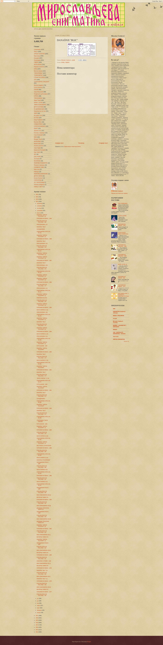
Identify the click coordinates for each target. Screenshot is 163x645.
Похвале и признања (39, 165)
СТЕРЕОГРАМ (38, 180)
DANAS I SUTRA (38, 102)
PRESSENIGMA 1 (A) (42, 336)
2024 (37, 196)
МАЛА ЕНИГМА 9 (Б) (42, 469)
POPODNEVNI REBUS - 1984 (44, 499)
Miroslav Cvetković (118, 191)
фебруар (39, 610)
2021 (37, 615)
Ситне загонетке (38, 87)
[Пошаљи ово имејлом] (79, 60)
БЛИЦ (62, 62)
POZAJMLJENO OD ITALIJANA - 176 (42, 301)
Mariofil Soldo (37, 143)
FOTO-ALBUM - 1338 (42, 424)
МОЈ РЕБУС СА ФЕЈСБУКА (44, 445)
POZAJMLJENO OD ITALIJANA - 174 (42, 357)
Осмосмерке (37, 60)
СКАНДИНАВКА (41, 229)
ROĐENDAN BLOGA (42, 297)
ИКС (35, 154)
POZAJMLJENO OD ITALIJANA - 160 (42, 573)
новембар (39, 205)
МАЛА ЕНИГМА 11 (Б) (42, 310)
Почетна (81, 143)
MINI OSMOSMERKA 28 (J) (44, 563)
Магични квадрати (38, 85)
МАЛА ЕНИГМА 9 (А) (42, 481)
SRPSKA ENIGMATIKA (119, 339)
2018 (37, 622)
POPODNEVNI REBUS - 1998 (44, 238)
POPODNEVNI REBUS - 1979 (44, 568)
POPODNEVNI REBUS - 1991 (44, 390)
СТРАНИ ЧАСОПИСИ (39, 77)
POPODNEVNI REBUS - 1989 (44, 430)
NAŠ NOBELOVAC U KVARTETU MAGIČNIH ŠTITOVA (123, 295)
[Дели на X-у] (82, 60)
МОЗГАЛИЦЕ (37, 141)
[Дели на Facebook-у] (84, 60)
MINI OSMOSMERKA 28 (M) (44, 519)
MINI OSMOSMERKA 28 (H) (44, 587)
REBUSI (115, 329)
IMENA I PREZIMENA (118, 315)
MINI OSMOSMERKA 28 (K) (44, 550)
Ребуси (36, 51)
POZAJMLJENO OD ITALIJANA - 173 (42, 375)
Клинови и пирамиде (39, 132)
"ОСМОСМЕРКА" (38, 75)
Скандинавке (37, 49)
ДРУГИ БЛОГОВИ (38, 107)
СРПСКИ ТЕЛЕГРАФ (39, 53)
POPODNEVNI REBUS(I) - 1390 (122, 245)
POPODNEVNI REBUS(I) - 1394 (122, 255)
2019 (37, 620)
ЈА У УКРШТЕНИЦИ (39, 182)
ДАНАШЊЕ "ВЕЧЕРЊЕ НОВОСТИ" (43, 508)
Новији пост (59, 143)
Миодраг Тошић (38, 139)
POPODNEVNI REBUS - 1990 (44, 408)
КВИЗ (35, 137)
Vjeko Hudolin (37, 156)
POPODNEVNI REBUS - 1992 (44, 370)
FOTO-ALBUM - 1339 (42, 384)
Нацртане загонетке (39, 66)
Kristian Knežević (38, 178)
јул (38, 598)
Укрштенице (37, 56)
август (39, 213)
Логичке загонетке (38, 145)
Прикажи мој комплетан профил (119, 193)
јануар (39, 612)
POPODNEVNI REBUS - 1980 (44, 555)
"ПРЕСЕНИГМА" (38, 98)
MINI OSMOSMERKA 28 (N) (44, 505)
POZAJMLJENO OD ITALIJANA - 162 (42, 547)
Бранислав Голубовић (39, 150)
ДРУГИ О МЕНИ (38, 176)
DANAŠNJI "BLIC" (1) (42, 578)
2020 (37, 618)
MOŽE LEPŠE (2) (122, 264)
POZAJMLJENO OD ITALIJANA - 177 (42, 285)
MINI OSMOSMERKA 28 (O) (44, 495)
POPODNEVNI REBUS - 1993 (44, 352)
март (38, 608)
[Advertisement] (81, 128)
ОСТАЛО (36, 117)
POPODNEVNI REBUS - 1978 (44, 581)
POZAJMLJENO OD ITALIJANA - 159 (42, 584)
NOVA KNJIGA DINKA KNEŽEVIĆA (123, 233)
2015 (37, 629)
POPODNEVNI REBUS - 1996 (44, 282)
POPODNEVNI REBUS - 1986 (44, 475)
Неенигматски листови (40, 111)
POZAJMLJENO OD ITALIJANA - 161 (42, 558)
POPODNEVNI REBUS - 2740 (122, 225)
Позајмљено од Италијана (40, 94)
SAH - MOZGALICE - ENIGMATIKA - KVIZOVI (119, 333)
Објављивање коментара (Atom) (72, 146)
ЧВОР (35, 113)
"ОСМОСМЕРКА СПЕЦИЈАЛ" (41, 81)
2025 (37, 194)
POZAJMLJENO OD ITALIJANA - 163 (42, 531)
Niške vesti (36, 169)
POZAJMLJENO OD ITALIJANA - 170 (42, 433)
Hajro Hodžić (37, 152)
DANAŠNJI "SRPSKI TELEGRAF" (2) (42, 215)
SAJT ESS (115, 336)
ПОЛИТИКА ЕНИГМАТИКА (41, 173)
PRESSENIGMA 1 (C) (42, 288)
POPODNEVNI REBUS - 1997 (44, 260)
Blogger (89, 641)
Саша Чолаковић (38, 135)
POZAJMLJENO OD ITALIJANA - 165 (42, 502)
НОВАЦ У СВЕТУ (38, 186)
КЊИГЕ (36, 128)
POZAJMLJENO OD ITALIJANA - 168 (42, 466)
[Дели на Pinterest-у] (86, 60)
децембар (39, 203)
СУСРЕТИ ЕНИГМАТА (39, 126)
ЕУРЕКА (36, 96)
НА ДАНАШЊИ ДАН (39, 109)
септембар (40, 210)
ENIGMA (36, 89)
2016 (37, 627)
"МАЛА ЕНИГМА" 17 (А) (43, 378)
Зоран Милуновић (38, 91)
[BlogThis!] (81, 60)
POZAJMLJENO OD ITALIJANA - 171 (42, 413)
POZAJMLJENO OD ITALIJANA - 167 (42, 478)
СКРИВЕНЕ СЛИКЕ (39, 167)
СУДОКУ (67, 62)
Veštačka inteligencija (39, 184)
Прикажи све (126, 341)
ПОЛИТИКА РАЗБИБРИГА (41, 163)
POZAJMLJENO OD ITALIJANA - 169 (42, 451)
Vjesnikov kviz (37, 130)
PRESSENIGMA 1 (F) (42, 224)
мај (38, 603)
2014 (37, 632)
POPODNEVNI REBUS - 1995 (44, 307)
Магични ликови (38, 71)
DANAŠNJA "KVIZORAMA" (43, 460)
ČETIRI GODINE (122, 215)
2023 (37, 199)
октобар (39, 208)
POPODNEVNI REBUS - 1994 (44, 331)
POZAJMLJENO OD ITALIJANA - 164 (42, 516)
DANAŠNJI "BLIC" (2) (42, 570)
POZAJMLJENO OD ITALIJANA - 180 (42, 221)
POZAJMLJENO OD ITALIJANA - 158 (42, 595)
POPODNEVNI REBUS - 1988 (44, 448)
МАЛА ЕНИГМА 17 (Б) (42, 360)
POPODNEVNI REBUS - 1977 (44, 591)
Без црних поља (38, 115)
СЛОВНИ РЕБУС (38, 124)
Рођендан (36, 171)
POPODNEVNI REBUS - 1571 (122, 285)
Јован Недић (37, 148)
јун (38, 600)
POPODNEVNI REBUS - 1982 (44, 528)
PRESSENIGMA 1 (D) (42, 265)
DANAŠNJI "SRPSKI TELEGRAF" (42, 349)
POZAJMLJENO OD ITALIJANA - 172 (42, 395)
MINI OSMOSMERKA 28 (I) (43, 576)
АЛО (35, 79)
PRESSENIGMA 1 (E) (42, 243)
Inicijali (115, 318)
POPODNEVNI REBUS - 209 (122, 277)
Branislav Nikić (37, 122)
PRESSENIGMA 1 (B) (42, 312)
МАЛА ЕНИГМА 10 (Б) (42, 436)
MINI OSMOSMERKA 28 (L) (44, 534)
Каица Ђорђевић (38, 119)
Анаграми (36, 58)
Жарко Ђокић (37, 100)
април (38, 605)
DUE (114, 308)
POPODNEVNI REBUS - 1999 (44, 218)
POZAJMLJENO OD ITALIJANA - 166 (42, 492)
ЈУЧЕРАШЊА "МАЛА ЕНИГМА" (42, 421)
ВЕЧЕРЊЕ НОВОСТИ (42, 497)
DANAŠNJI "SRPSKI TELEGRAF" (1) (42, 254)
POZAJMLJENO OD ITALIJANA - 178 (42, 268)
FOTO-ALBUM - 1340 (42, 346)
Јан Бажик (36, 158)
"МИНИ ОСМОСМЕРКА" (40, 104)
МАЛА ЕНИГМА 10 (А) (42, 457)
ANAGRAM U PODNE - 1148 (44, 561)
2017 (37, 625)
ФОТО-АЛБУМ (37, 64)
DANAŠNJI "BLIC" (41, 227)
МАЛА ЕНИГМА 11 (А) (42, 334)
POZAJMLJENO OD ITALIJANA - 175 (42, 325)
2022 (37, 201)
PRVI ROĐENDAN (122, 203)
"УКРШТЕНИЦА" (38, 73)
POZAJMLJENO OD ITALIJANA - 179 (42, 246)
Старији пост (103, 143)
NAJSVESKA (37, 161)
